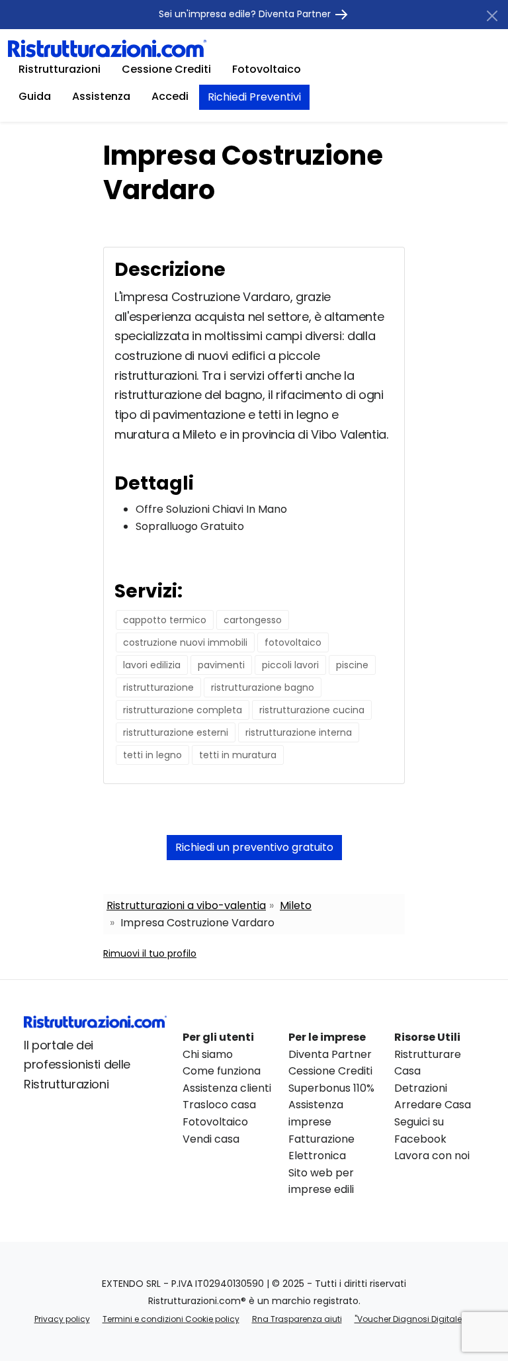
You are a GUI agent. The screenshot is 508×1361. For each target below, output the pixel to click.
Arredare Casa (432, 1104)
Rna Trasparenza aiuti (297, 1319)
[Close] (492, 16)
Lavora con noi (432, 1155)
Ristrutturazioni (60, 69)
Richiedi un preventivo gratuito (254, 847)
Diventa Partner (330, 1054)
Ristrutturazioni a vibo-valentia (186, 905)
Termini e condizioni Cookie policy (171, 1319)
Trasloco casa (219, 1104)
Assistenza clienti (227, 1088)
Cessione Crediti (166, 69)
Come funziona (222, 1070)
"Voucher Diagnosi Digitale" (409, 1319)
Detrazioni (420, 1088)
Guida (35, 96)
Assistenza (101, 96)
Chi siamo (208, 1054)
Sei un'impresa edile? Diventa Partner (246, 14)
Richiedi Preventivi (254, 97)
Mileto (296, 905)
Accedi (170, 96)
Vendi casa (211, 1139)
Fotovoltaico (266, 69)
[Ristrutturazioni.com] (107, 48)
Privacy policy (62, 1319)
